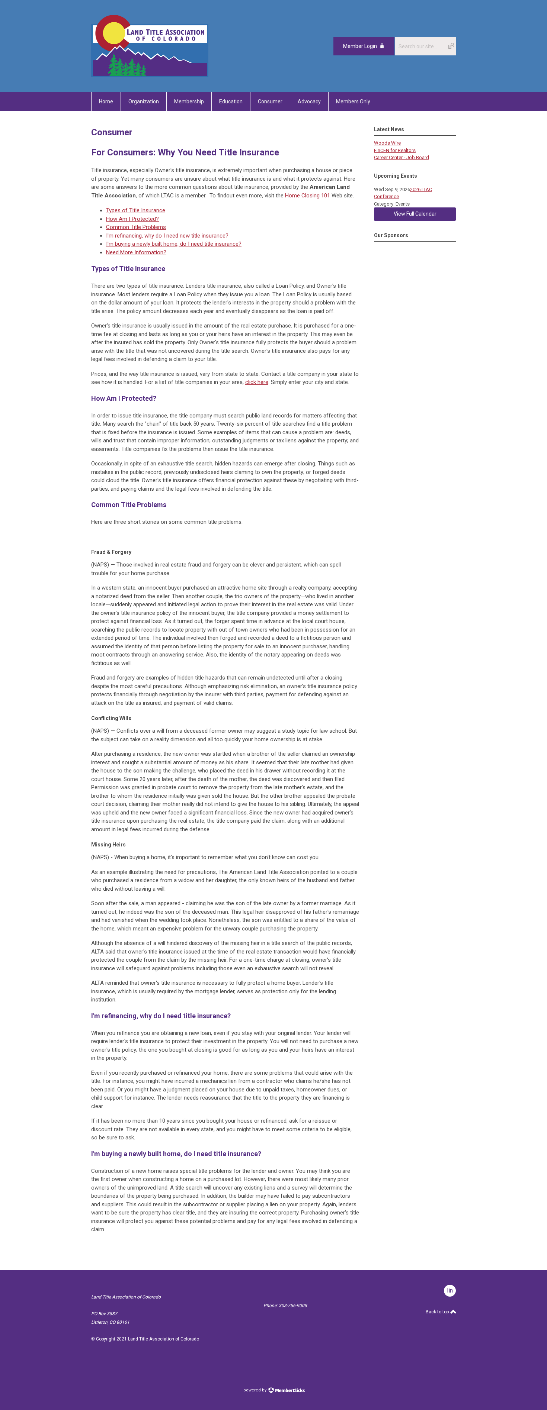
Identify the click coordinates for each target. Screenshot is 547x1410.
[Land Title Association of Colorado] (149, 75)
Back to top (438, 1311)
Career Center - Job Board (401, 157)
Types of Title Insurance (135, 210)
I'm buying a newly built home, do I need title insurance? (173, 244)
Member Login (360, 46)
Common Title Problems (136, 227)
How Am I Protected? (132, 219)
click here (256, 382)
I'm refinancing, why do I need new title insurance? (167, 235)
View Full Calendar (415, 214)
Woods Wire (387, 143)
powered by (255, 1390)
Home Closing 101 (307, 195)
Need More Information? (136, 252)
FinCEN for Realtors (395, 150)
